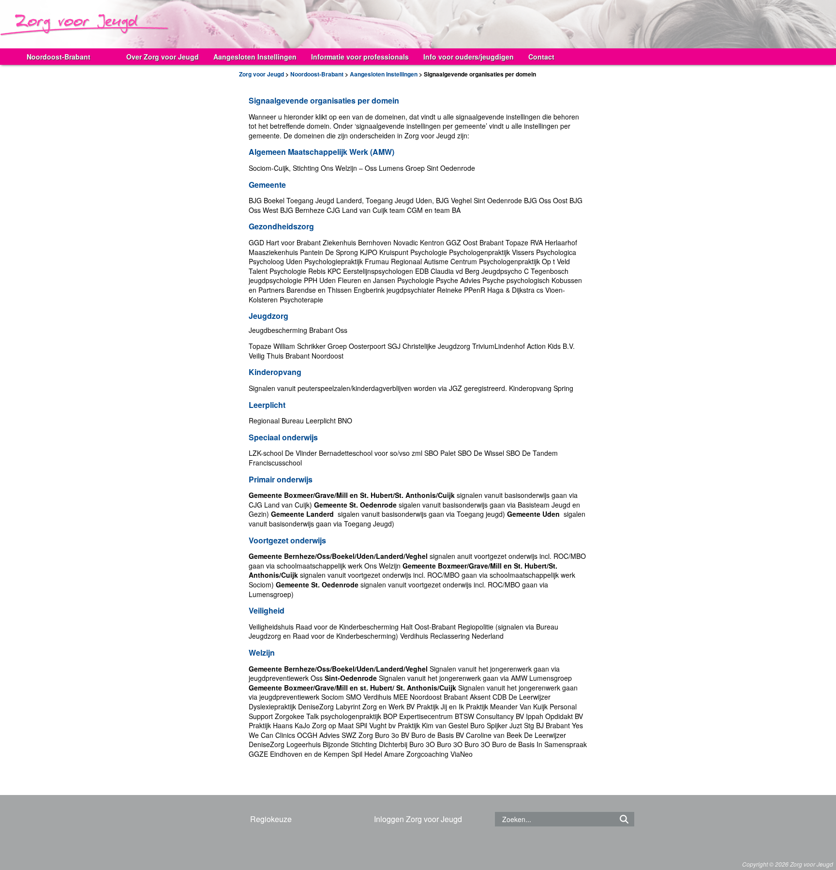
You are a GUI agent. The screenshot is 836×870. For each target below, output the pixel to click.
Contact (541, 56)
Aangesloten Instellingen (255, 56)
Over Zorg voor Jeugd (162, 56)
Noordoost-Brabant (58, 56)
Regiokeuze (271, 819)
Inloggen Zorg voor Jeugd (418, 819)
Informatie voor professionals (360, 56)
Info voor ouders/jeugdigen (468, 56)
